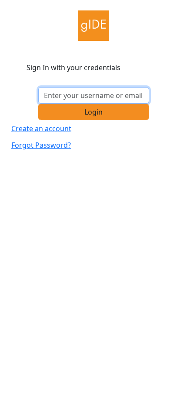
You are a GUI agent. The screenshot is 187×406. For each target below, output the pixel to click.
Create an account (41, 128)
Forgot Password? (41, 145)
